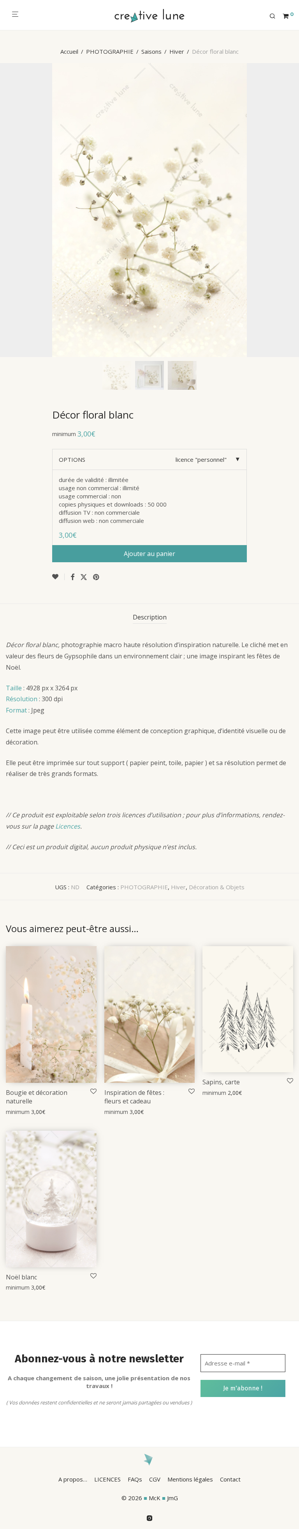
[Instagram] (149, 1517)
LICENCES (107, 1479)
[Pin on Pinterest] (96, 577)
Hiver (176, 51)
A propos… (72, 1479)
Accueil (69, 51)
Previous (7, 210)
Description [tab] (150, 617)
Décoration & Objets (216, 887)
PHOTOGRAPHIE (110, 51)
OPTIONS (72, 459)
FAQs (135, 1479)
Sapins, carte (221, 1082)
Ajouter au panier (149, 553)
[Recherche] (275, 16)
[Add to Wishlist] (58, 577)
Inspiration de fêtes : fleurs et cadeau (134, 1096)
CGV (154, 1479)
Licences (67, 826)
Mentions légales (190, 1479)
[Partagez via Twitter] (83, 577)
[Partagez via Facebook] (72, 577)
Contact (230, 1479)
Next (291, 210)
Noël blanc (21, 1277)
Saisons (151, 51)
